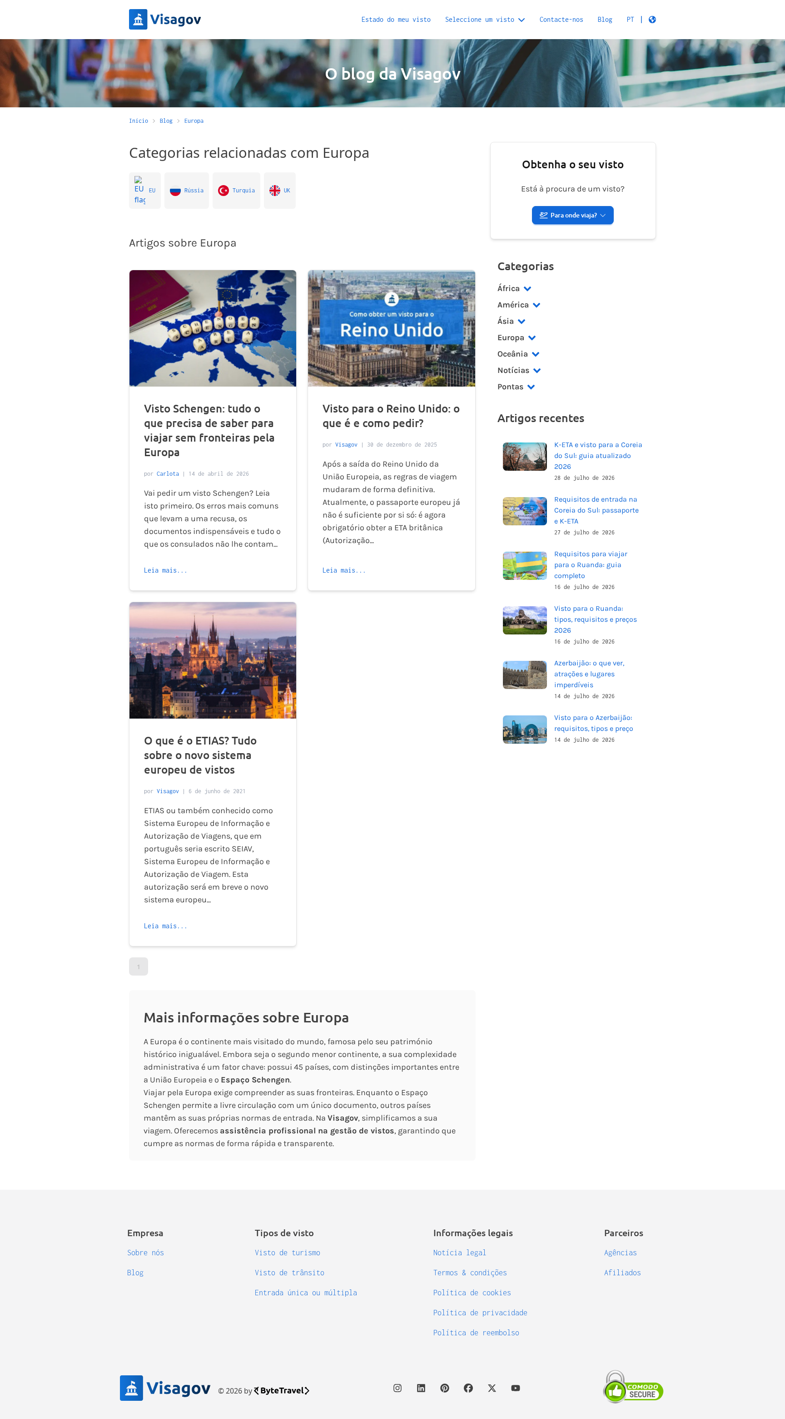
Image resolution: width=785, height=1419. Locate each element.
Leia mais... (166, 570)
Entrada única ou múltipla (306, 1292)
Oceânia (512, 354)
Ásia (505, 321)
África (508, 288)
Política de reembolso (476, 1332)
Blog (605, 19)
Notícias (513, 370)
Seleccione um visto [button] (479, 19)
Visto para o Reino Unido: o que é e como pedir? (391, 415)
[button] (641, 19)
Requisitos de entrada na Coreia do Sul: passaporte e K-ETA (596, 510)
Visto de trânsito (289, 1272)
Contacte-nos (561, 19)
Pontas (510, 387)
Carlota (168, 473)
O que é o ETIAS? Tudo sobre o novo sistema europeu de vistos (200, 754)
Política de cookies (472, 1292)
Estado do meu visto (396, 19)
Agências (620, 1252)
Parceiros (623, 1232)
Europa (510, 337)
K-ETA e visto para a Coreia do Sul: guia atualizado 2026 (598, 455)
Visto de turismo (287, 1252)
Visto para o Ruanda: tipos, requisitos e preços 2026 (595, 619)
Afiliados (622, 1272)
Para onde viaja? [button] (574, 215)
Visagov (346, 444)
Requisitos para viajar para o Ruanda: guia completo (590, 564)
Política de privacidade (480, 1312)
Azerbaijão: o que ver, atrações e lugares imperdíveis (589, 674)
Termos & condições (470, 1272)
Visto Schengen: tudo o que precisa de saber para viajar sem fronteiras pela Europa (209, 430)
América (513, 305)
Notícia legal (460, 1252)
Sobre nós (145, 1252)
